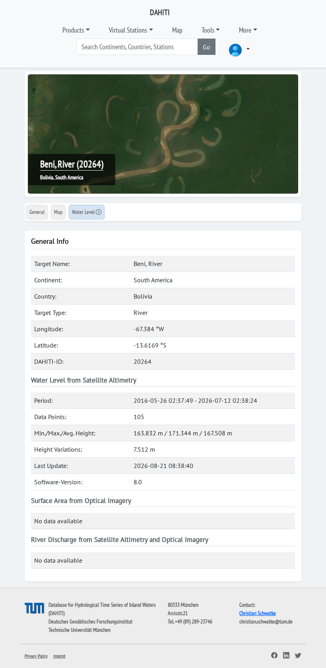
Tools (208, 30)
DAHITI (160, 12)
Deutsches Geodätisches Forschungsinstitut (90, 621)
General (37, 212)
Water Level (84, 212)
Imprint (59, 656)
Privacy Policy (36, 656)
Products (73, 30)
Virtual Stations (128, 30)
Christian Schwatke (257, 613)
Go (206, 47)
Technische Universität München (80, 629)
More (245, 30)
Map (177, 30)
